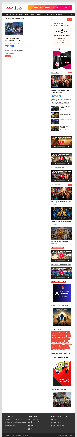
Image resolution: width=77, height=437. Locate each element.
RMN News (30, 428)
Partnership (33, 2)
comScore (69, 335)
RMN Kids (30, 422)
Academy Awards (67, 332)
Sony (53, 346)
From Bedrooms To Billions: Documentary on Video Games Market (13, 40)
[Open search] (71, 14)
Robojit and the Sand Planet (34, 423)
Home (7, 14)
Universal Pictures (60, 347)
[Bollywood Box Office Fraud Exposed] (61, 233)
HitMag (70, 435)
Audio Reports (59, 14)
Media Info (24, 2)
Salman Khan (63, 344)
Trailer (65, 346)
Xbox (53, 349)
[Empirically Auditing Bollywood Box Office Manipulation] (61, 75)
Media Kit (37, 2)
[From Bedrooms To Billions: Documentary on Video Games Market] (15, 28)
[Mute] (68, 146)
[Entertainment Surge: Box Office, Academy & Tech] (55, 113)
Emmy (53, 339)
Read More (7, 56)
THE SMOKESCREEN (44, 2)
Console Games (7, 36)
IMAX (69, 339)
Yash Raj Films (57, 349)
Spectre (61, 346)
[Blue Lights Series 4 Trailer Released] (55, 106)
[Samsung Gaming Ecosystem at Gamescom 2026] (55, 119)
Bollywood (68, 333)
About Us (13, 2)
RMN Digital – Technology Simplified (36, 421)
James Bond (57, 340)
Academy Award (59, 332)
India (53, 340)
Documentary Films (20, 36)
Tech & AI (39, 14)
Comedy (64, 335)
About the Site (18, 2)
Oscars (67, 342)
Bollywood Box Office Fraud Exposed (59, 241)
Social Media (68, 344)
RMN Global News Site (33, 419)
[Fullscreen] (70, 146)
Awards (27, 14)
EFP (68, 337)
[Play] (53, 146)
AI (52, 333)
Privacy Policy (55, 2)
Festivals (21, 14)
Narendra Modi (54, 342)
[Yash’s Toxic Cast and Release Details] (55, 126)
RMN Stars (13, 43)
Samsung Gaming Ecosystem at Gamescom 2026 (66, 120)
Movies (12, 14)
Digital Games (13, 36)
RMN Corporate (31, 426)
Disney (59, 337)
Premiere (53, 344)
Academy (53, 332)
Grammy (59, 339)
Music (48, 14)
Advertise (28, 2)
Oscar (63, 342)
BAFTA (64, 333)
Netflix (60, 342)
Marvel (66, 340)
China (61, 335)
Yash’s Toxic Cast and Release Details (64, 127)
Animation (59, 333)
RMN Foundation (31, 429)
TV (16, 14)
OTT (44, 14)
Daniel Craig (54, 337)
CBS (57, 335)
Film (56, 339)
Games (52, 14)
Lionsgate (62, 340)
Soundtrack (57, 346)
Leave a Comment (19, 43)
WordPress (65, 435)
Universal (53, 347)
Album (55, 333)
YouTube (63, 349)
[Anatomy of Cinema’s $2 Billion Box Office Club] (61, 213)
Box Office (54, 335)
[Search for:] (61, 19)
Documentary (63, 337)
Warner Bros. (66, 347)
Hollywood (64, 339)
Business (33, 14)
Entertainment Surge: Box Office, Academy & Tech (65, 113)
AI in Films (50, 2)
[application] (61, 142)
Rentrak (58, 344)
